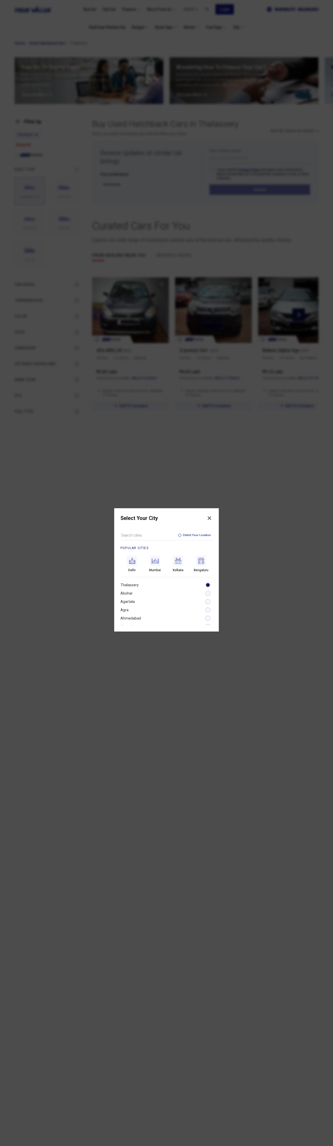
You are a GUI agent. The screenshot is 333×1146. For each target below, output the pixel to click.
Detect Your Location (197, 535)
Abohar (126, 593)
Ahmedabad (130, 618)
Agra (124, 610)
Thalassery (129, 585)
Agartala (127, 602)
